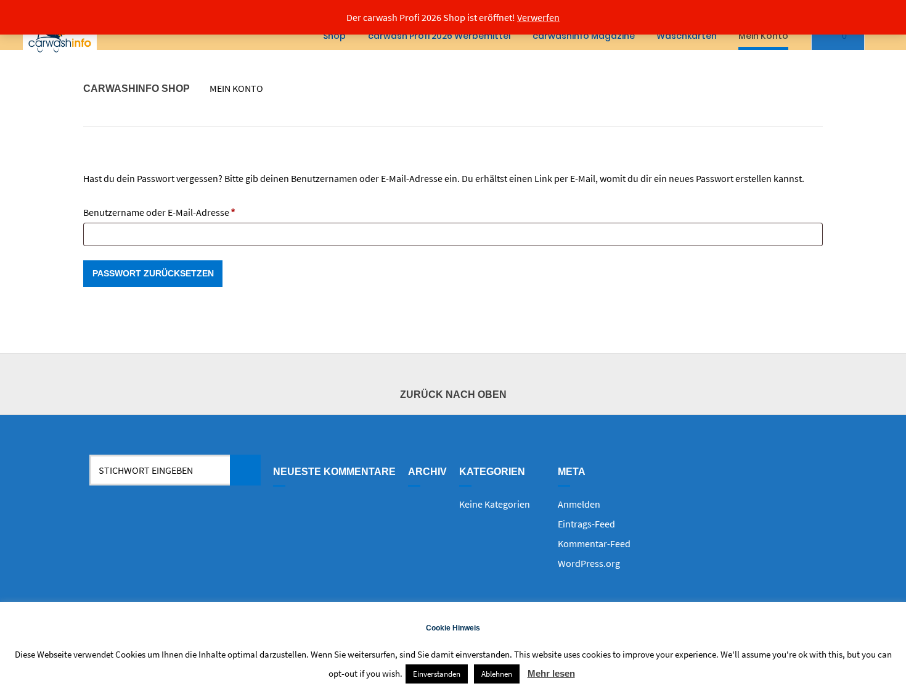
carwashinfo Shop (136, 88)
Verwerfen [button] (538, 17)
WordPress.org (589, 563)
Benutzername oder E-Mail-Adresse (183, 211)
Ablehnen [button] (496, 674)
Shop (334, 36)
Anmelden (579, 504)
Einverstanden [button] (436, 674)
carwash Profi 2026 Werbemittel (439, 36)
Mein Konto (763, 36)
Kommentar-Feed (594, 543)
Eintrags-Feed (586, 524)
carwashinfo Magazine (584, 36)
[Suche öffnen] (885, 36)
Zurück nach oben (453, 394)
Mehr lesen (551, 673)
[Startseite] (60, 36)
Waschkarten (686, 36)
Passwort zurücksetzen (153, 273)
